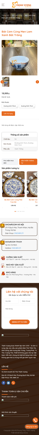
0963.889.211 (19, 233)
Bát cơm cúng (17, 15)
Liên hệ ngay (8, 114)
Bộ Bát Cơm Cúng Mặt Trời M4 (13, 201)
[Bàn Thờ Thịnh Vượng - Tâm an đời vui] (21, 4)
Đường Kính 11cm (27, 106)
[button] (37, 81)
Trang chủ (5, 15)
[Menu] (4, 4)
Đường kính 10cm (10, 106)
